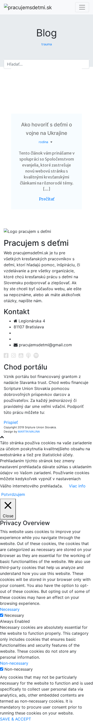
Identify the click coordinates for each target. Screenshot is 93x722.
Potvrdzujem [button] (13, 494)
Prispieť (11, 422)
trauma (46, 44)
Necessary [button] (10, 609)
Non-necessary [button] (14, 663)
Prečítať (46, 198)
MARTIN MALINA (29, 431)
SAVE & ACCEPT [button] (15, 719)
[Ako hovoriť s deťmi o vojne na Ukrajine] (46, 90)
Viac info (77, 485)
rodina (43, 142)
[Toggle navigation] (82, 7)
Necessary (14, 615)
